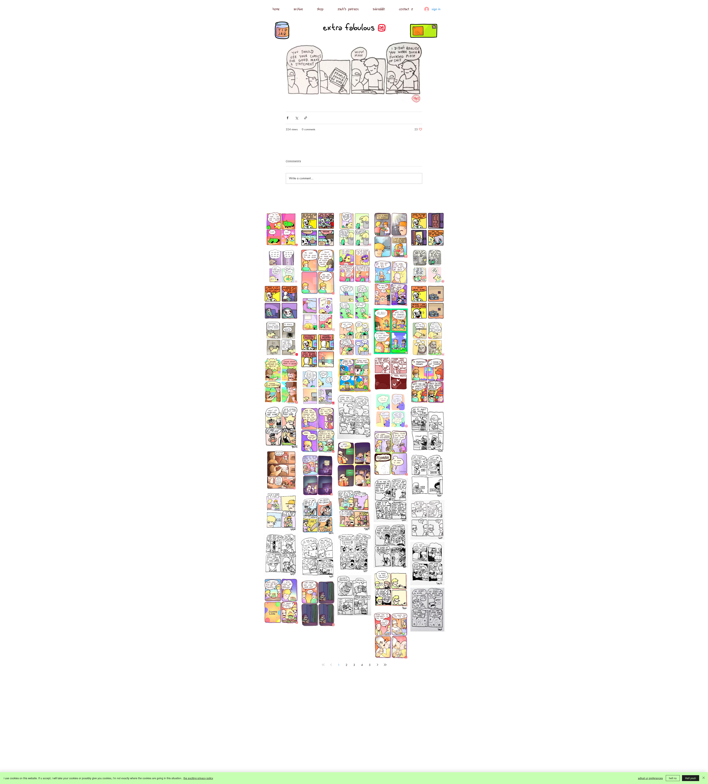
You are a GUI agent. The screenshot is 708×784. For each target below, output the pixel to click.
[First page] (323, 664)
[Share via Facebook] (287, 118)
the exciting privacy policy (198, 778)
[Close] (703, 778)
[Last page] (385, 664)
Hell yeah (690, 778)
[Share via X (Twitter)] (296, 118)
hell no (673, 778)
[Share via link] (305, 118)
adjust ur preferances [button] (650, 778)
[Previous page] (331, 664)
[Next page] (377, 664)
